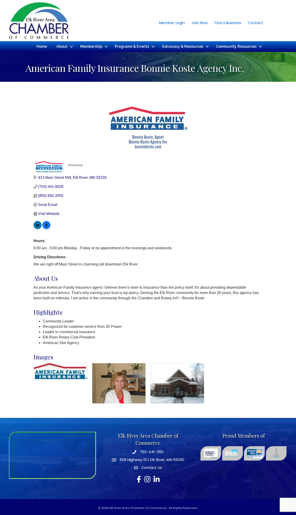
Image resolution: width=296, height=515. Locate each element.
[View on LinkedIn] (38, 228)
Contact (255, 22)
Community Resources (236, 46)
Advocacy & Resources (182, 46)
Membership (91, 46)
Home (42, 46)
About (62, 46)
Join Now (199, 22)
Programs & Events (132, 46)
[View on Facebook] (46, 228)
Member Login (172, 22)
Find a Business (227, 22)
